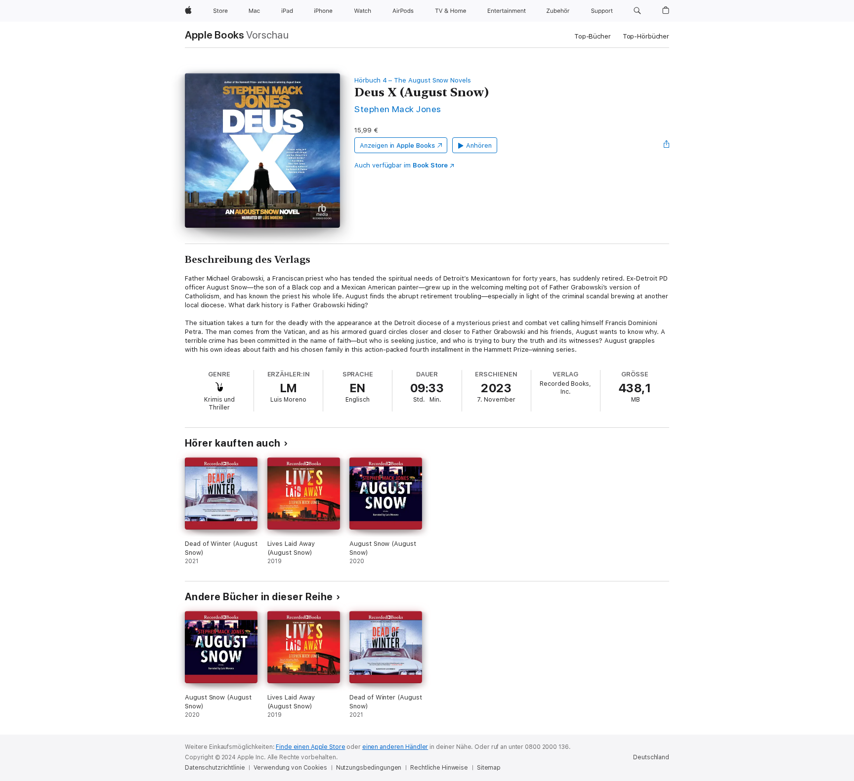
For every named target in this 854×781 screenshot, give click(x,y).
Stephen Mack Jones (397, 109)
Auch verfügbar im (401, 165)
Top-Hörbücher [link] (646, 36)
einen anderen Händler (395, 746)
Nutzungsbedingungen (369, 767)
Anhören (479, 145)
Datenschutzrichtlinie (215, 767)
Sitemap (489, 767)
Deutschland (651, 757)
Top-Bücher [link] (592, 36)
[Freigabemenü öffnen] (666, 145)
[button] (637, 11)
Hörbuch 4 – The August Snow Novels (412, 80)
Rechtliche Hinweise (439, 767)
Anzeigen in (397, 145)
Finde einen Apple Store (310, 746)
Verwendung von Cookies (290, 767)
